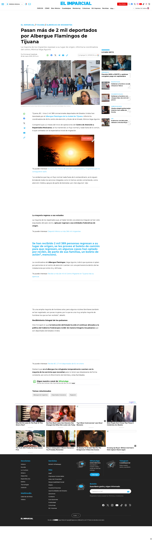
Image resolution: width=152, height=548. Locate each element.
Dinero (23, 473)
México (23, 464)
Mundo (23, 467)
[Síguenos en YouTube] (140, 4)
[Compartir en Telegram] (59, 55)
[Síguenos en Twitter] (134, 4)
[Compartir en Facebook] (51, 55)
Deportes (24, 476)
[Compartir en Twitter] (55, 55)
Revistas (105, 8)
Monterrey (77, 8)
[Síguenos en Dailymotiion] (130, 505)
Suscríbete (122, 4)
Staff (49, 473)
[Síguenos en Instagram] (137, 4)
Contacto (51, 496)
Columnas (86, 8)
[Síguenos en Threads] (146, 4)
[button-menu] (2, 4)
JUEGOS (40, 8)
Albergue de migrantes (59, 25)
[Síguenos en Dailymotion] (149, 4)
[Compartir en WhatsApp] (47, 55)
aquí (73, 383)
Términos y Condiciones (116, 496)
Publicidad (52, 502)
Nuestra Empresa (54, 488)
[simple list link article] (116, 63)
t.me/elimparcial (124, 463)
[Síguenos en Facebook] (131, 4)
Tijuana (40, 25)
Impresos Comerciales (56, 476)
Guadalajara (66, 8)
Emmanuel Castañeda (30, 54)
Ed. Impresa (96, 8)
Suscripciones (53, 499)
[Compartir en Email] (63, 55)
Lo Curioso (24, 470)
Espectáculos (25, 479)
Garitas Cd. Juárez (141, 8)
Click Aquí (95, 474)
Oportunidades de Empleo (57, 491)
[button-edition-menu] (134, 8)
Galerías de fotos (26, 496)
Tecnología (25, 484)
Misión (50, 485)
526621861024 (95, 463)
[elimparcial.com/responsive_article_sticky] (151, 539)
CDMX (47, 8)
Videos (23, 499)
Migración (73, 395)
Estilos (23, 482)
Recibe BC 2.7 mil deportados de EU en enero (66, 364)
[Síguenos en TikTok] (143, 4)
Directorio (51, 494)
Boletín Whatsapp (54, 464)
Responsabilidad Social (56, 482)
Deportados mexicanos (59, 395)
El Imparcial (27, 25)
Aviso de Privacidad (55, 479)
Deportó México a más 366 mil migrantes (64, 231)
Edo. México (55, 8)
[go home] (27, 518)
